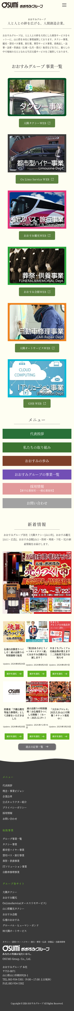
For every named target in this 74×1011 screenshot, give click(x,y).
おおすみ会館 (10, 914)
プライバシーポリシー (15, 807)
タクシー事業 (10, 844)
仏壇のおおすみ (11, 919)
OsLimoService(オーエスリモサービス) (24, 903)
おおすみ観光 (10, 897)
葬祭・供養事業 (11, 860)
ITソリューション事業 (15, 866)
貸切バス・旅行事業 (13, 855)
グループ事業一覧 (12, 838)
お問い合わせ (10, 818)
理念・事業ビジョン (13, 791)
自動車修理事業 (11, 872)
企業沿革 (7, 796)
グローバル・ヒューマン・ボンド (21, 925)
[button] (64, 5)
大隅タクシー (10, 892)
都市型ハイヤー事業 (13, 849)
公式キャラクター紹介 (15, 802)
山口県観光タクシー (13, 908)
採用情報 (8, 813)
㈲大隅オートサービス (15, 930)
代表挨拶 (7, 785)
